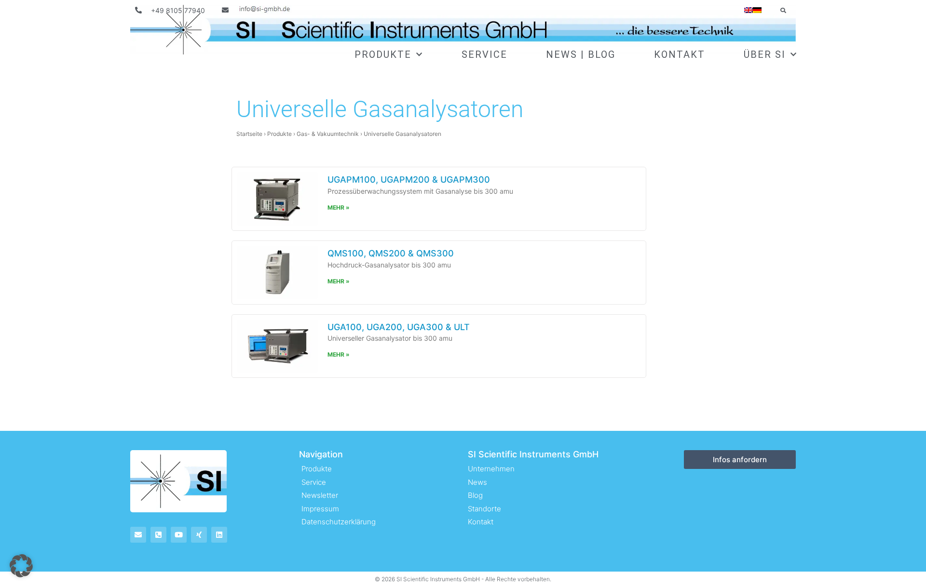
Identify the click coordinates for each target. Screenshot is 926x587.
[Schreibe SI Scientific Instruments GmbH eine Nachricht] (257, 10)
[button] (783, 10)
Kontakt (679, 54)
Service (484, 54)
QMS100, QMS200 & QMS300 (390, 253)
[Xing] (199, 535)
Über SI (765, 54)
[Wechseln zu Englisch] (748, 10)
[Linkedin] (219, 535)
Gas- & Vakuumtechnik (328, 133)
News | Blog (580, 54)
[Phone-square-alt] (158, 535)
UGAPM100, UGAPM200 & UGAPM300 (408, 179)
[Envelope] (138, 535)
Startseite (249, 133)
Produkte (382, 54)
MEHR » (338, 207)
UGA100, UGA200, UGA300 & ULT (398, 327)
